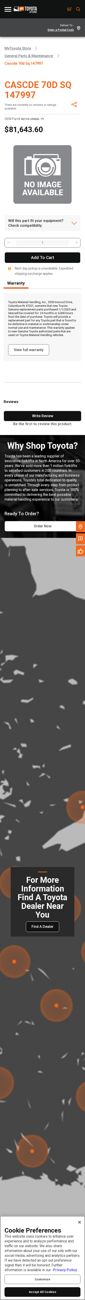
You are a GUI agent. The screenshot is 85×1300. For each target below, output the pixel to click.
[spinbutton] (42, 242)
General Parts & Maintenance (29, 56)
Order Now (42, 526)
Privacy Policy (65, 1270)
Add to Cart (42, 257)
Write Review (42, 416)
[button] (8, 242)
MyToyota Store (18, 48)
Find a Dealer (42, 926)
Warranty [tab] (16, 283)
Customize (42, 1279)
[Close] (80, 1222)
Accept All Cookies (42, 1292)
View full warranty (29, 350)
